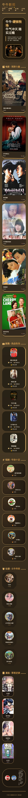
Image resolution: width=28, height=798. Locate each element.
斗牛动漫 (23, 9)
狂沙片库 (3, 9)
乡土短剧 (16, 9)
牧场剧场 (10, 9)
